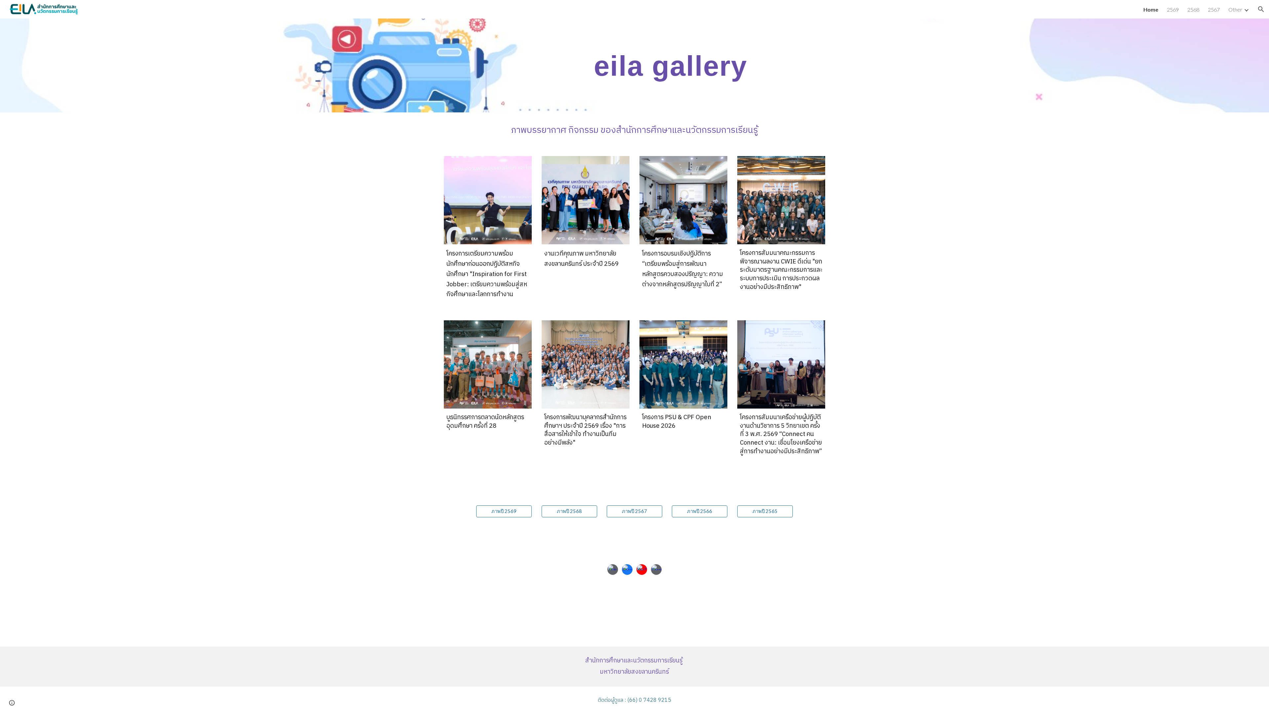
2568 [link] (1193, 9)
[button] (1261, 9)
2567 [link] (1214, 9)
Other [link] (1235, 9)
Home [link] (1150, 9)
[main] (667, 65)
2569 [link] (1173, 9)
